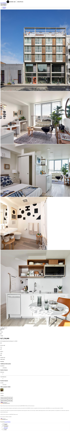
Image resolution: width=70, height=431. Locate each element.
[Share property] (6, 327)
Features (4, 8)
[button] (35, 50)
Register (4, 5)
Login (2, 5)
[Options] (1, 327)
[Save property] (4, 327)
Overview (4, 7)
